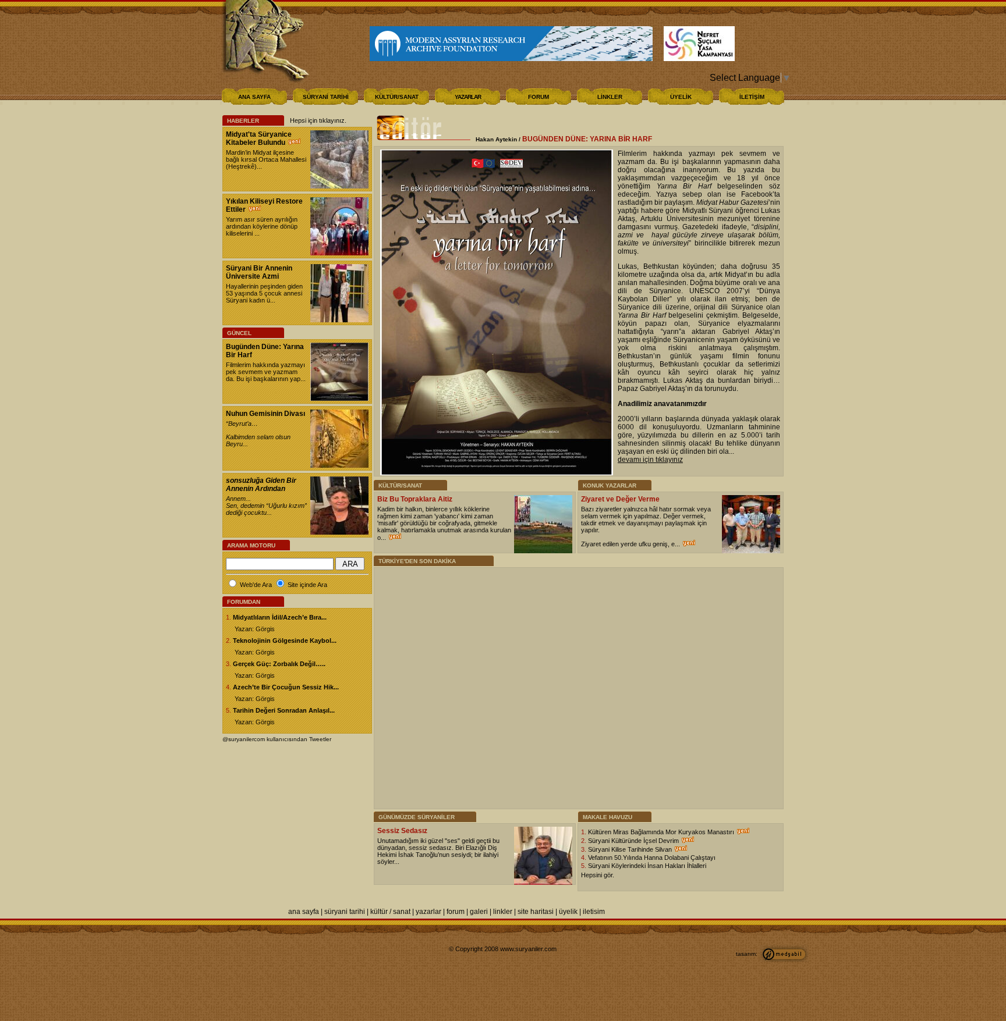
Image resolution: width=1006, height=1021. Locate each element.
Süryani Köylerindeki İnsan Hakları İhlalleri (647, 865)
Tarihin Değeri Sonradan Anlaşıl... (284, 710)
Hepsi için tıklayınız (317, 120)
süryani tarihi (344, 912)
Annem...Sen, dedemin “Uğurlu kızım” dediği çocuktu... (266, 505)
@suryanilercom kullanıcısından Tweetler (276, 739)
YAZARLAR (468, 97)
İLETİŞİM (751, 97)
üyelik (568, 912)
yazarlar (428, 912)
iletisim (594, 912)
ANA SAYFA (254, 97)
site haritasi (536, 912)
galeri (479, 912)
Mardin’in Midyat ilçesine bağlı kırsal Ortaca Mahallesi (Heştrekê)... (266, 159)
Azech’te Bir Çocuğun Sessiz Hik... (286, 687)
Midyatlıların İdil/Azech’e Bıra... (280, 617)
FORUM (538, 97)
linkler (502, 912)
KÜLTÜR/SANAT (397, 97)
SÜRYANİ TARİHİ (326, 97)
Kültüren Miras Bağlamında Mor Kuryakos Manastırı (662, 831)
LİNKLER (609, 97)
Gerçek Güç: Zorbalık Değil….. (279, 663)
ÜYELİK (681, 97)
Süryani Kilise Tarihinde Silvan (631, 849)
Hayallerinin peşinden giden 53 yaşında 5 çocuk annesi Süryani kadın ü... (264, 293)
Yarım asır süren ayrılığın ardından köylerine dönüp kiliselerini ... (261, 226)
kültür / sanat (390, 912)
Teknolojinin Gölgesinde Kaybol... (284, 640)
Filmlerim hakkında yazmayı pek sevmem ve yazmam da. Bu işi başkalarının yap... (266, 371)
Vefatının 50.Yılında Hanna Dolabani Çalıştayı (651, 857)
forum (456, 912)
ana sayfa (303, 912)
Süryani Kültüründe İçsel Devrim (634, 840)
